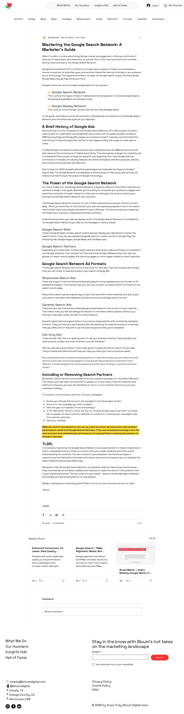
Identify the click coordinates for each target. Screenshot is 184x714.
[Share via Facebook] (43, 515)
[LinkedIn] (19, 706)
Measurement (84, 19)
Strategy (66, 19)
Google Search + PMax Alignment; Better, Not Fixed (89, 550)
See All (152, 538)
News (54, 19)
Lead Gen (142, 19)
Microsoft (113, 19)
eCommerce (158, 19)
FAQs (95, 689)
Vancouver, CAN (19, 699)
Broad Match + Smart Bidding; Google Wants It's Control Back (135, 571)
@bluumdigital (19, 686)
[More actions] (140, 37)
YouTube (127, 19)
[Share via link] (63, 515)
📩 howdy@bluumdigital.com (26, 682)
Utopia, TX (16, 690)
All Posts (18, 19)
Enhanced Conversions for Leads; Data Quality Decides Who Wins (48, 550)
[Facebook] (13, 706)
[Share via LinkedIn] (56, 515)
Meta (43, 19)
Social (99, 19)
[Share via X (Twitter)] (50, 515)
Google (31, 19)
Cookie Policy (101, 685)
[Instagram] (8, 706)
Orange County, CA (21, 695)
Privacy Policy (101, 681)
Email (96, 652)
